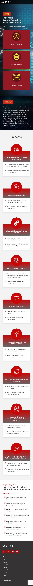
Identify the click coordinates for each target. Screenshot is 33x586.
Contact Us (6, 562)
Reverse (5, 572)
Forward (5, 570)
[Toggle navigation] (30, 2)
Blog (4, 559)
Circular (5, 567)
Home (4, 557)
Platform (5, 565)
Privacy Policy (7, 580)
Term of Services (7, 578)
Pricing (5, 575)
